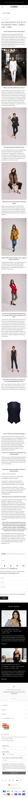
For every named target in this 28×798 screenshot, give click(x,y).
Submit (4, 598)
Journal (8, 13)
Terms (4, 769)
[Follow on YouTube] (17, 780)
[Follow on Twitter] (6, 780)
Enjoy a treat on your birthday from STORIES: (12, 757)
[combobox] (4, 754)
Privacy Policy (3, 573)
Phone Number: (5, 752)
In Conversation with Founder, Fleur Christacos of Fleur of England (12, 666)
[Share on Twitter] (11, 565)
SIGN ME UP (14, 773)
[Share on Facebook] (4, 565)
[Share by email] (23, 565)
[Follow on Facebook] (2, 780)
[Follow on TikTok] (21, 780)
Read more (4, 643)
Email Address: (5, 746)
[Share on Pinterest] (17, 565)
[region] (14, 691)
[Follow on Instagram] (9, 780)
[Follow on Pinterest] (13, 780)
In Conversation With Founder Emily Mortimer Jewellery (11, 631)
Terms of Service (13, 573)
